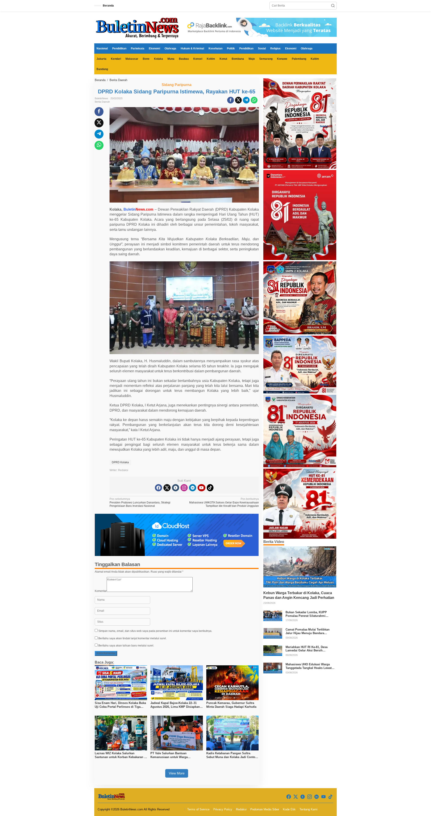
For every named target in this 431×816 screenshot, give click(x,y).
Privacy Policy (222, 809)
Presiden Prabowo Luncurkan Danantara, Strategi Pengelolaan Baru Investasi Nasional (140, 502)
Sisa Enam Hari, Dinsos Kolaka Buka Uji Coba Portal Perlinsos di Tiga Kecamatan (120, 705)
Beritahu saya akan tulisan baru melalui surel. (126, 645)
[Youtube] (201, 487)
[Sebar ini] (230, 100)
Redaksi (241, 809)
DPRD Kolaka (120, 462)
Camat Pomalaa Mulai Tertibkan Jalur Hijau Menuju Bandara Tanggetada (308, 631)
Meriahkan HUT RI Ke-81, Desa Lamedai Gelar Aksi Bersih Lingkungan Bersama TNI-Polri (307, 648)
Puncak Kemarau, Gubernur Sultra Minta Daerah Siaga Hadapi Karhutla (231, 704)
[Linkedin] (192, 487)
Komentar (101, 591)
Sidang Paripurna (176, 85)
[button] (333, 5)
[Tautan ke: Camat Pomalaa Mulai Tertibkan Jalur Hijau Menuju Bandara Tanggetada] (272, 633)
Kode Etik (289, 809)
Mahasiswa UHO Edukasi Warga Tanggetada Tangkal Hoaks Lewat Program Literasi (309, 666)
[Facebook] (158, 487)
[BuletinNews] (138, 27)
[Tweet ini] (238, 100)
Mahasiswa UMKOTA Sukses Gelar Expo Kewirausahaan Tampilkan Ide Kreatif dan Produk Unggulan (224, 502)
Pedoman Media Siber (264, 809)
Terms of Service (198, 809)
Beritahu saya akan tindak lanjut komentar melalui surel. (132, 638)
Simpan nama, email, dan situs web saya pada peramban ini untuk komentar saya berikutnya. (155, 631)
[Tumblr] (175, 487)
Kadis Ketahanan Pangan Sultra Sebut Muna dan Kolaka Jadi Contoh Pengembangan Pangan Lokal (231, 755)
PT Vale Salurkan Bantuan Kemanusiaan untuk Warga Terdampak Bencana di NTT (169, 755)
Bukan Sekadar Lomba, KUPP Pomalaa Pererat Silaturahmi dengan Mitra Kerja (306, 614)
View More (177, 773)
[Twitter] (167, 487)
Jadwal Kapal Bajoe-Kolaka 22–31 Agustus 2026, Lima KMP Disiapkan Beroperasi (175, 705)
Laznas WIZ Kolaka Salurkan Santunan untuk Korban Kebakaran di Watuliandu (121, 755)
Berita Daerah (102, 101)
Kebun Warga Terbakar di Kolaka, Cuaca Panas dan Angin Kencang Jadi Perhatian (298, 595)
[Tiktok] (210, 487)
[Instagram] (184, 487)
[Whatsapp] (254, 100)
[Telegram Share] (246, 100)
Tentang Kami (308, 809)
